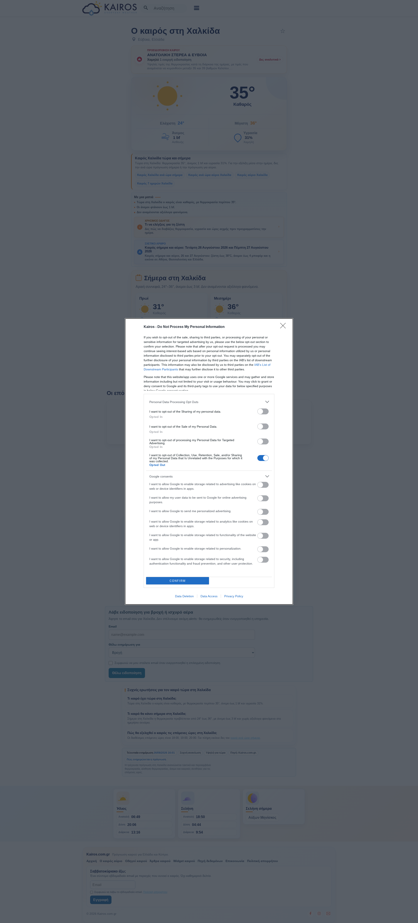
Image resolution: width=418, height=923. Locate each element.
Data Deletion (184, 596)
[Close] (284, 327)
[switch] (263, 411)
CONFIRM (178, 580)
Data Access (209, 596)
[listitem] (209, 402)
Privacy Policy (233, 596)
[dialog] (209, 461)
